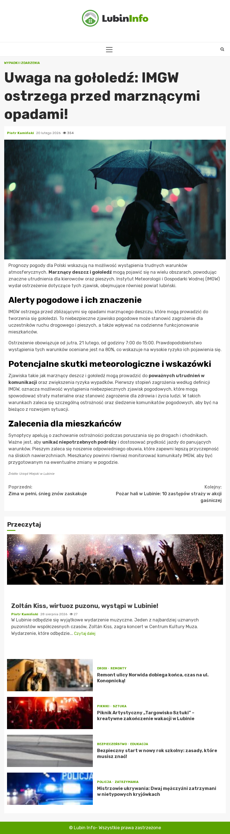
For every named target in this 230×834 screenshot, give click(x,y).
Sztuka (120, 706)
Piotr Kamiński (21, 133)
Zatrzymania (127, 782)
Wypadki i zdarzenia (22, 62)
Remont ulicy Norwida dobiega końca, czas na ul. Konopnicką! (50, 675)
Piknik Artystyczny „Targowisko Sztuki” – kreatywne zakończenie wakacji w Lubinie (50, 713)
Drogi (102, 668)
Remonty (119, 668)
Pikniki (103, 706)
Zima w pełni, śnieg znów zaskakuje (47, 490)
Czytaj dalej (84, 633)
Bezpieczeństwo (112, 744)
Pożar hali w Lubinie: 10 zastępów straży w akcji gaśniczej (169, 493)
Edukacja (139, 744)
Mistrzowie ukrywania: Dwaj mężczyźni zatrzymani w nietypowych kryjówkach (50, 789)
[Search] (222, 49)
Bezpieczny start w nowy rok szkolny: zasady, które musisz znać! (50, 751)
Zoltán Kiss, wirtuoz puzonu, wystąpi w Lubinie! (115, 559)
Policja (104, 782)
